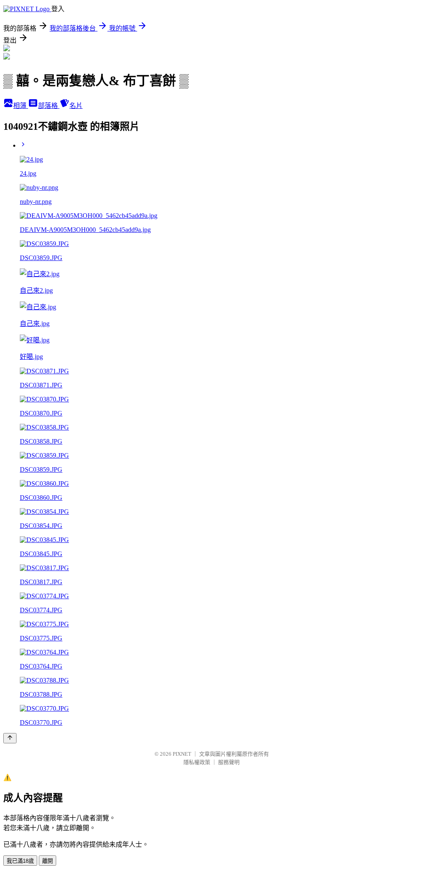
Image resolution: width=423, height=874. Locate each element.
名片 (76, 105)
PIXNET (182, 754)
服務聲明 (229, 762)
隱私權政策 (196, 762)
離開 (47, 861)
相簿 (20, 105)
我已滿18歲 (20, 861)
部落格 (48, 105)
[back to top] (10, 738)
